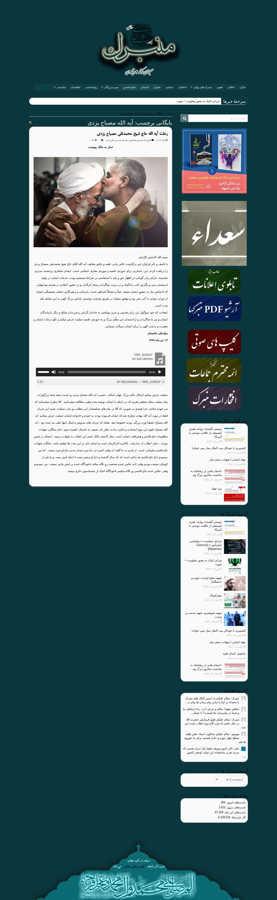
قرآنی (242, 87)
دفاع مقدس (129, 87)
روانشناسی (91, 87)
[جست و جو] (184, 118)
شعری (157, 87)
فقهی (220, 87)
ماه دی (108, 140)
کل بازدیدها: (238, 817)
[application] (100, 372)
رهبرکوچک (215, 595)
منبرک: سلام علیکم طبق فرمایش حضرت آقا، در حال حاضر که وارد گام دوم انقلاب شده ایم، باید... (215, 723)
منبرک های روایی (202, 87)
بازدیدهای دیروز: (235, 807)
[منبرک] (138, 49)
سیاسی (169, 87)
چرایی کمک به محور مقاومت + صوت (198, 101)
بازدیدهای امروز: (235, 802)
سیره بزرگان (111, 87)
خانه (169, 113)
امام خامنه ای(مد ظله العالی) (138, 140)
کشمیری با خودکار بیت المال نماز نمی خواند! (219, 448)
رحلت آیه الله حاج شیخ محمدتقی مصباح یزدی (132, 133)
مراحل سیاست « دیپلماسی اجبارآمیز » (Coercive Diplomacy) (205, 544)
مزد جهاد (216, 488)
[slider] (44, 371)
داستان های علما (124, 140)
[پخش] (160, 372)
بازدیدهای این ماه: (234, 812)
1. (140, 381)
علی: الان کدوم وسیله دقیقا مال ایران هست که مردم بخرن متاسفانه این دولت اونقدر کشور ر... (214, 752)
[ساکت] (54, 372)
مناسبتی (61, 87)
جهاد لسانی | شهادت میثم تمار (227, 459)
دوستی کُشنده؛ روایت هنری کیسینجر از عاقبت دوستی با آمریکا (205, 432)
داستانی (144, 87)
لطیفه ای (75, 87)
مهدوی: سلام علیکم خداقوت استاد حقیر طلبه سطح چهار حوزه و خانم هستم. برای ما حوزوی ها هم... (215, 737)
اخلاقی (231, 87)
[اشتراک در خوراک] (30, 122)
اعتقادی (182, 87)
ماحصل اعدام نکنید (234, 653)
